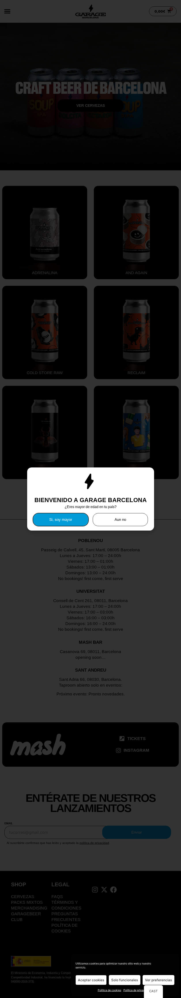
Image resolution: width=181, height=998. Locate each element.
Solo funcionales (124, 980)
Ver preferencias (158, 980)
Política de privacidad (136, 990)
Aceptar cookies (91, 980)
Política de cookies (109, 990)
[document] (90, 499)
